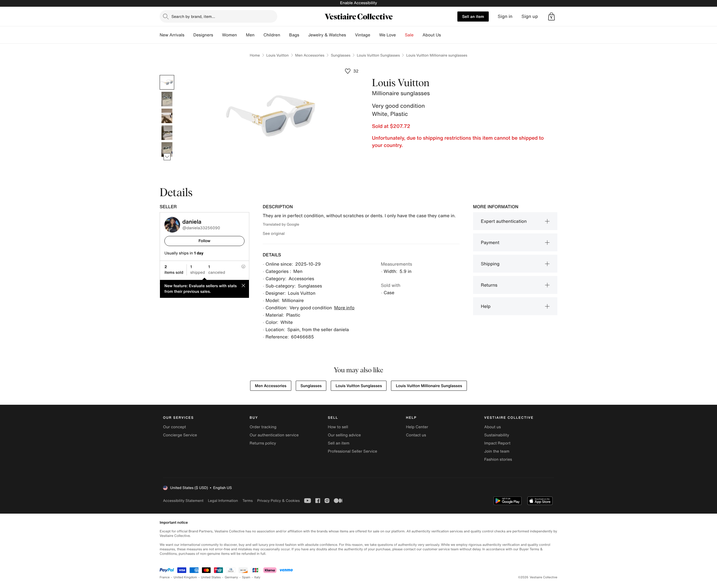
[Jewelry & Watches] (350, 35)
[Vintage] (375, 35)
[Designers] (217, 35)
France (165, 577)
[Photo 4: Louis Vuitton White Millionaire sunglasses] (167, 132)
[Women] (241, 35)
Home (255, 55)
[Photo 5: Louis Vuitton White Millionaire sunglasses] (167, 149)
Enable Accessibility (358, 3)
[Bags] (303, 35)
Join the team (496, 451)
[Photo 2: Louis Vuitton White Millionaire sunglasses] (167, 99)
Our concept (174, 427)
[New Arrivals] (189, 35)
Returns (489, 285)
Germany (231, 577)
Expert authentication (504, 221)
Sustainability (496, 435)
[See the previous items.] (167, 75)
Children (272, 35)
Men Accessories (309, 55)
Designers (203, 35)
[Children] (284, 35)
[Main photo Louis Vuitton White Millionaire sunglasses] (167, 82)
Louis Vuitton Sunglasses (378, 55)
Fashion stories (498, 459)
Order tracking (263, 427)
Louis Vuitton (277, 55)
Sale (409, 35)
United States (211, 577)
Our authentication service (274, 435)
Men (250, 35)
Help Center (417, 427)
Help (486, 306)
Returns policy (263, 443)
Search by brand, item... (193, 16)
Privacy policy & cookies (278, 500)
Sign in (505, 16)
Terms (247, 500)
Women (229, 35)
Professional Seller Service (352, 451)
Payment (490, 242)
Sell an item (473, 16)
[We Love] (400, 35)
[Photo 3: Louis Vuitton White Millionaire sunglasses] (167, 116)
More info (344, 307)
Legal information (223, 500)
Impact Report (497, 443)
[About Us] (445, 35)
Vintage (362, 35)
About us (492, 427)
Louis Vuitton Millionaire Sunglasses (429, 386)
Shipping (490, 263)
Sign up (530, 16)
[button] (551, 16)
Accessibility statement (183, 500)
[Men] (259, 35)
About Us (432, 35)
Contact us (416, 435)
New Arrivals (172, 35)
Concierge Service (180, 435)
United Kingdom (185, 577)
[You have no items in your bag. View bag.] (551, 16)
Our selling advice (344, 435)
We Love (387, 35)
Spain (246, 577)
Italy (257, 577)
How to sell (338, 427)
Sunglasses (340, 55)
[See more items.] (167, 156)
